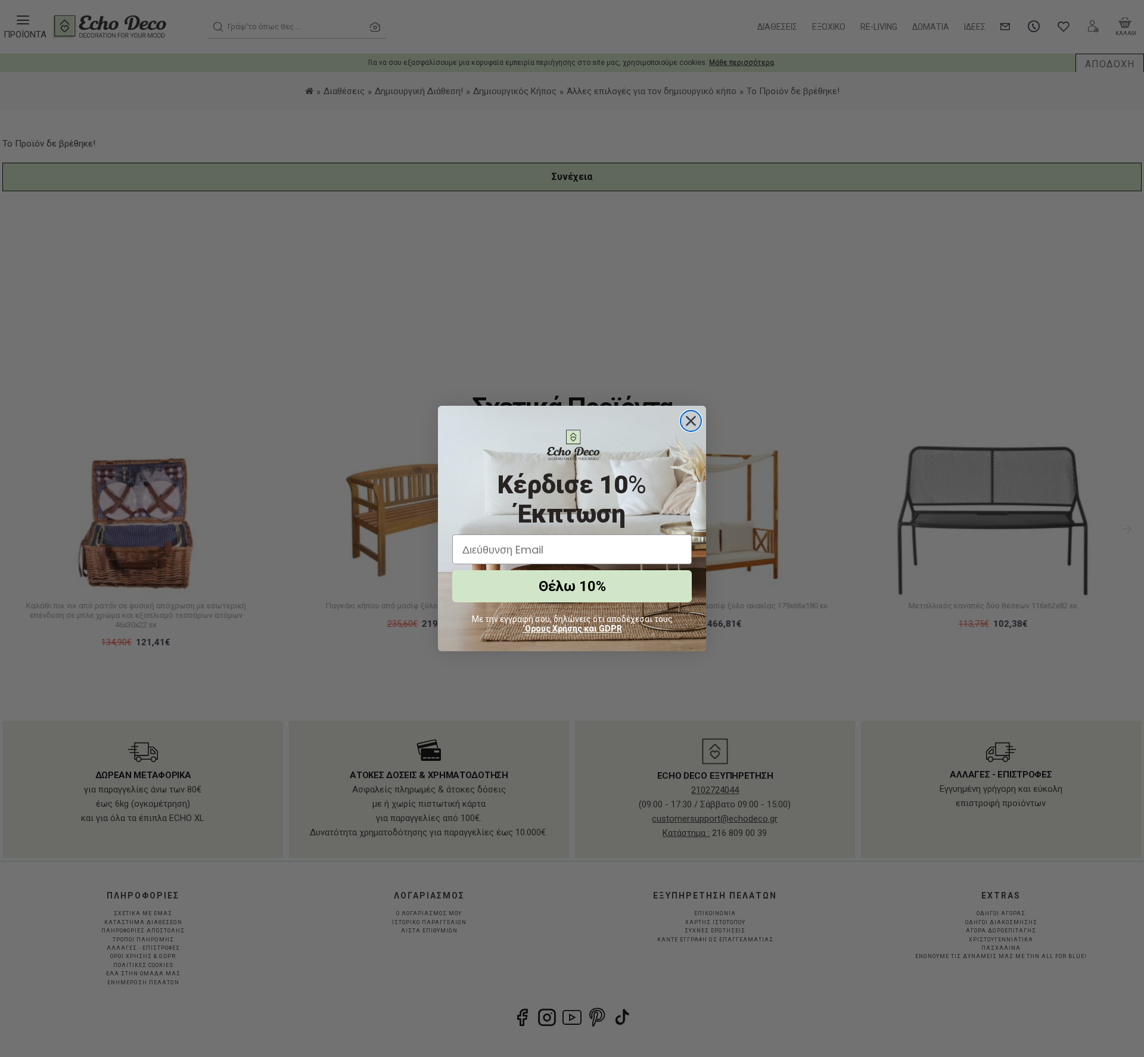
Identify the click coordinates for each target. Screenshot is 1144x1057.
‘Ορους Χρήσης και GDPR (572, 628)
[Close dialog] (690, 421)
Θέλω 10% (572, 586)
